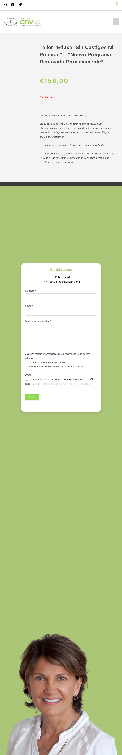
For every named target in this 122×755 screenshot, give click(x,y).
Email (29, 305)
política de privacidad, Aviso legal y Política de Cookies (67, 384)
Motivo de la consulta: (38, 320)
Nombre (30, 290)
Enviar (32, 397)
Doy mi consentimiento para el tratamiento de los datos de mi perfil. (60, 379)
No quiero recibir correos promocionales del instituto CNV (56, 366)
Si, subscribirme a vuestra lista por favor (47, 362)
